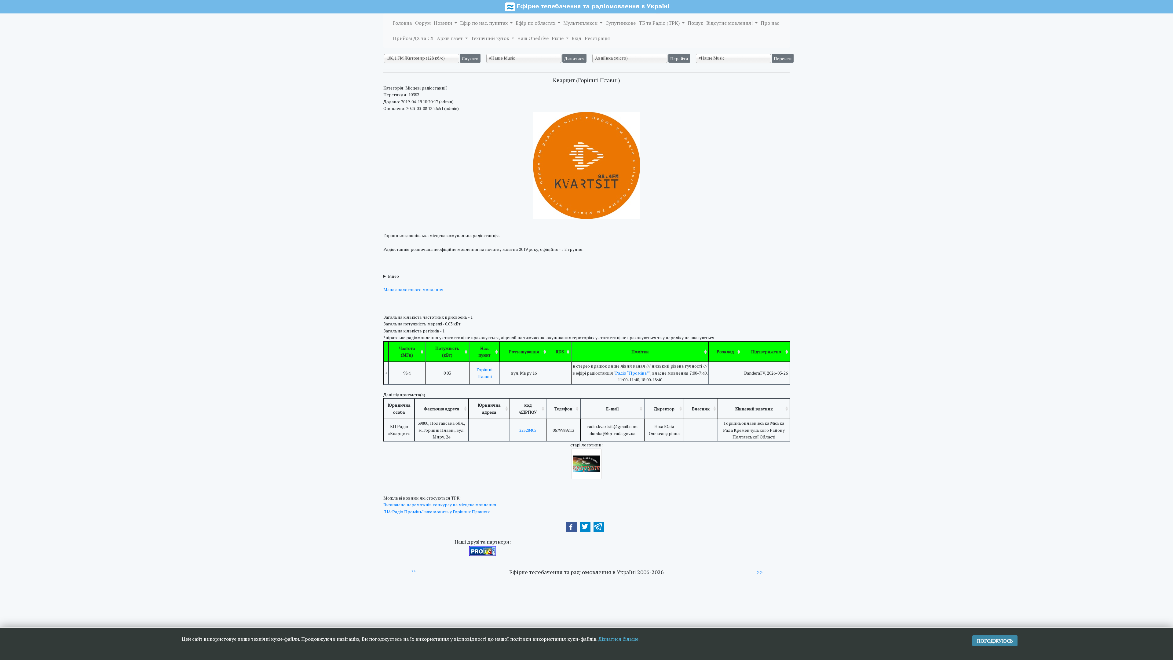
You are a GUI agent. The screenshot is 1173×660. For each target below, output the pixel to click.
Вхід (577, 38)
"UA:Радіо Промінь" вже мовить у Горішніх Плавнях (436, 512)
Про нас (770, 23)
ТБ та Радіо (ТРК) (660, 23)
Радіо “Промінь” (632, 373)
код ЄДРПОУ (528, 408)
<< (413, 571)
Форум (423, 23)
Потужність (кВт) (447, 351)
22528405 (527, 430)
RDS (560, 351)
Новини (443, 23)
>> (760, 572)
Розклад (725, 351)
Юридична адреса (489, 408)
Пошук (695, 23)
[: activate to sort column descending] (386, 352)
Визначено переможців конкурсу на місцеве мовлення (439, 505)
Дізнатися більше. (619, 639)
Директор (664, 409)
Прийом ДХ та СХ (413, 38)
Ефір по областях (536, 23)
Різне (558, 38)
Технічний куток (490, 38)
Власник (701, 409)
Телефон (563, 409)
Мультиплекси (581, 23)
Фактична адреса (441, 409)
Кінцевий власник (754, 409)
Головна (402, 23)
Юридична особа (399, 408)
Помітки (640, 351)
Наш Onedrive (533, 38)
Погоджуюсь (995, 640)
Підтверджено (766, 351)
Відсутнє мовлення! (730, 23)
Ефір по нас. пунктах (484, 23)
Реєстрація (597, 38)
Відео (393, 276)
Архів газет (450, 38)
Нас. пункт (484, 351)
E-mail (612, 409)
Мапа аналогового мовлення (413, 289)
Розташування (524, 351)
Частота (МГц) (407, 351)
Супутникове (620, 23)
